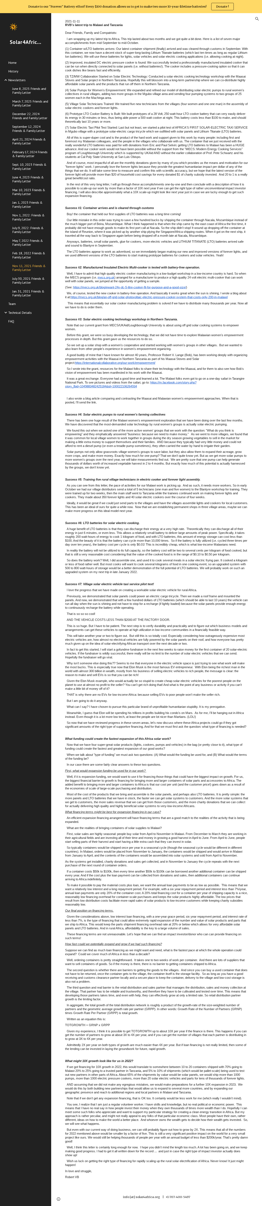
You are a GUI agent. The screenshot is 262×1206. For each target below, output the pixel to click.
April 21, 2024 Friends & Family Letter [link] (29, 141)
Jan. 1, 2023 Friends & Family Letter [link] (27, 204)
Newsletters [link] (17, 80)
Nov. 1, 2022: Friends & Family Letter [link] (28, 217)
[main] (156, 600)
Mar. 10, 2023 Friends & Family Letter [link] (28, 192)
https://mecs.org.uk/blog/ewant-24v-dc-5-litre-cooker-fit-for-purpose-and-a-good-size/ (129, 287)
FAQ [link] (11, 321)
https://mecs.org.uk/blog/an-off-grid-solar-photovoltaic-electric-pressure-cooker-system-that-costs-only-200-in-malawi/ (149, 297)
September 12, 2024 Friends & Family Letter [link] (28, 128)
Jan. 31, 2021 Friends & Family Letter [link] (28, 293)
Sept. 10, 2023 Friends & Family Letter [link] (29, 166)
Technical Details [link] (20, 313)
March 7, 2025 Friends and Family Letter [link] (30, 103)
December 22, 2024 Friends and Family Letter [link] (29, 116)
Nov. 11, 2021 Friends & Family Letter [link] (29, 268)
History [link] (13, 71)
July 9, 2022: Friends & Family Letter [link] (28, 230)
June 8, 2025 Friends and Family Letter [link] (29, 91)
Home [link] (12, 63)
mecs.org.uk (106, 277)
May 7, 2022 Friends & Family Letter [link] (27, 243)
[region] (131, 6)
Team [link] (12, 304)
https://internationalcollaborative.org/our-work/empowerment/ (115, 362)
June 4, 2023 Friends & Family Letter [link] (28, 179)
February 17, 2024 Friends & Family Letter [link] (29, 154)
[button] (257, 19)
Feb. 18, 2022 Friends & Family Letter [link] (28, 255)
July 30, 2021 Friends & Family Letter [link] (28, 280)
